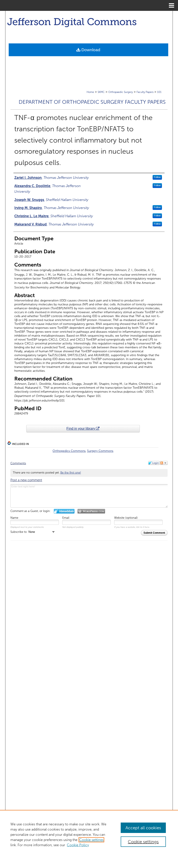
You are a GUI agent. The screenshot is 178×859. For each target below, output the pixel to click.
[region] (89, 834)
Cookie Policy (78, 845)
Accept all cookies (143, 827)
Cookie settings (91, 840)
